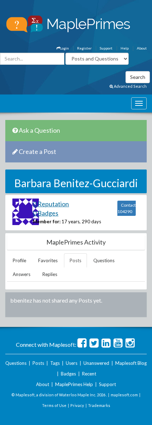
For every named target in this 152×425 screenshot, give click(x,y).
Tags (55, 363)
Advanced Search (130, 86)
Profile (19, 260)
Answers (21, 274)
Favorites (48, 260)
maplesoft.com (124, 394)
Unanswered (96, 363)
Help (125, 48)
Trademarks (99, 405)
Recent (89, 374)
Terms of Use (54, 405)
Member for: (46, 221)
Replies (49, 274)
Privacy (77, 405)
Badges (68, 374)
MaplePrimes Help (74, 384)
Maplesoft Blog (131, 363)
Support (106, 48)
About (142, 48)
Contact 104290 (126, 208)
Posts (75, 260)
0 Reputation (51, 204)
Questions (104, 260)
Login (64, 48)
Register (84, 48)
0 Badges (45, 213)
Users (71, 363)
